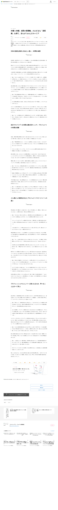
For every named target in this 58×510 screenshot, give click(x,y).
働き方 (5, 402)
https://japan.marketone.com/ (14, 425)
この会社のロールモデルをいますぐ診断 (19, 372)
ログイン (54, 1)
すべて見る (52, 430)
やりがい (9, 402)
